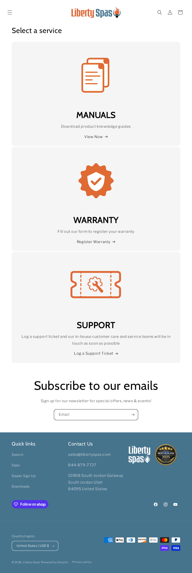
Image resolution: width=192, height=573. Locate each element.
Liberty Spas (31, 562)
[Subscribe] (133, 414)
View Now (93, 137)
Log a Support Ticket (93, 353)
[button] (10, 12)
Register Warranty (94, 242)
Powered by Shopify (54, 562)
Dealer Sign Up (24, 476)
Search (17, 454)
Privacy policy (82, 562)
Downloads (21, 486)
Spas (16, 465)
